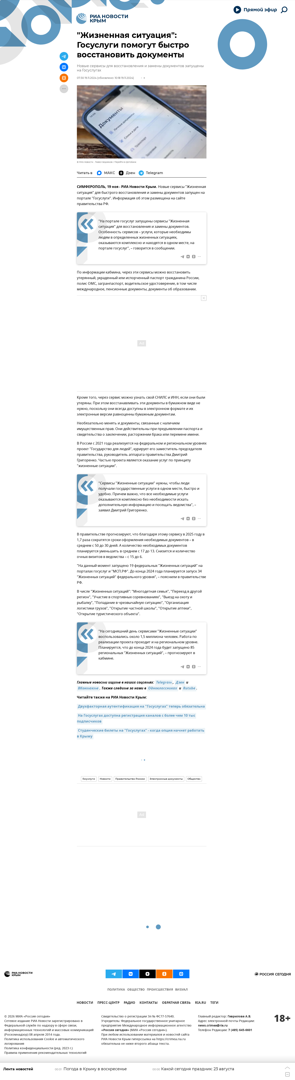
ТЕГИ (214, 1003)
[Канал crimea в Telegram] (114, 974)
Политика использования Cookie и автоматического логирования (44, 1041)
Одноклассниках (162, 688)
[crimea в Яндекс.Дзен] (147, 974)
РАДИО (129, 1003)
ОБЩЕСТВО (136, 989)
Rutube (189, 688)
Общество (193, 778)
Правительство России (130, 778)
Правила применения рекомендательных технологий (45, 1053)
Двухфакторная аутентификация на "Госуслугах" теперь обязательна (141, 707)
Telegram (164, 683)
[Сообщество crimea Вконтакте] (130, 974)
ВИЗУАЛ (181, 989)
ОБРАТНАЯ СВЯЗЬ (176, 1003)
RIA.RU (200, 1003)
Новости (105, 778)
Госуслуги (88, 778)
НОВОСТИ (85, 1003)
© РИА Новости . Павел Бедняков (95, 162)
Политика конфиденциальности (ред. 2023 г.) (38, 1048)
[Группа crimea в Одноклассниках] (164, 974)
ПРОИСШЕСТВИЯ (160, 989)
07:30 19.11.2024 (87, 77)
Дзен (180, 683)
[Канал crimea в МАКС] (181, 974)
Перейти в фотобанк (125, 162)
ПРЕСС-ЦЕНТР (108, 1003)
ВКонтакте (88, 688)
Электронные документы (166, 778)
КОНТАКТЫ (149, 1003)
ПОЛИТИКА (116, 989)
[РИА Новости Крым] (102, 18)
